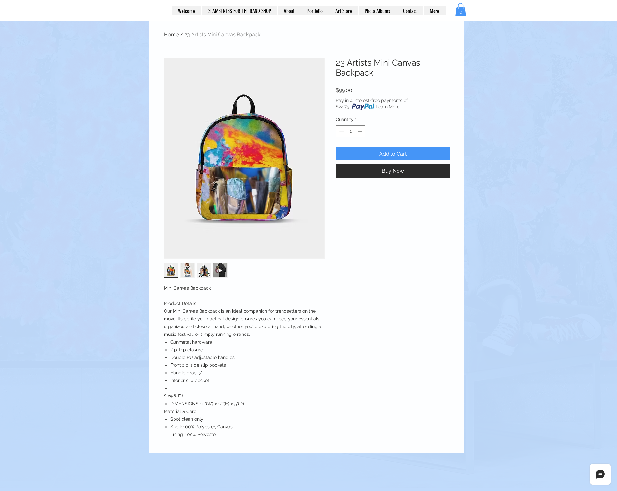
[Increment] (360, 131)
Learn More (387, 106)
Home (171, 34)
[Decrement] (341, 131)
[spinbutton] (350, 131)
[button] (460, 9)
